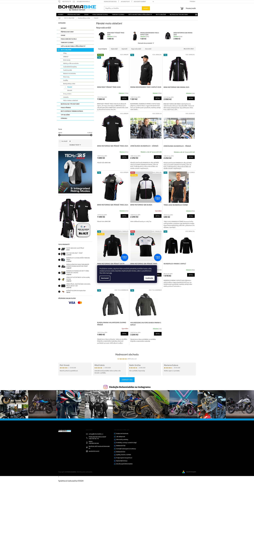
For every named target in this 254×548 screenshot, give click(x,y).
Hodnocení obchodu (110, 1)
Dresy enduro (67, 94)
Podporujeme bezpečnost (124, 458)
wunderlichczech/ (94, 451)
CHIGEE (63, 35)
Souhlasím (149, 278)
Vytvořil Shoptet (191, 472)
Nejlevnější (114, 49)
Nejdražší (124, 49)
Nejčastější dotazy (121, 461)
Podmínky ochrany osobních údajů (126, 443)
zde (110, 273)
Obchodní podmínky (140, 1)
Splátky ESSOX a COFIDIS (123, 455)
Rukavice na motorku (69, 74)
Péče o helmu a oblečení (70, 101)
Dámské (69, 90)
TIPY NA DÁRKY (65, 115)
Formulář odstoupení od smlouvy (126, 449)
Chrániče (65, 97)
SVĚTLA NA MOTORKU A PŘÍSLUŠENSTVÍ (73, 46)
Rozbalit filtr (74, 145)
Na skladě (66, 141)
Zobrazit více (127, 380)
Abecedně (148, 49)
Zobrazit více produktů (145, 43)
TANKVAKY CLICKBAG (67, 43)
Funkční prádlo (67, 70)
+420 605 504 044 (94, 443)
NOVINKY (63, 28)
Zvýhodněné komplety (70, 67)
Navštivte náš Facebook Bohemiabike (99, 447)
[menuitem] (60, 14)
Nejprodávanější (136, 49)
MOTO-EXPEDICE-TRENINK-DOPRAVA (72, 111)
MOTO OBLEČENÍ (66, 50)
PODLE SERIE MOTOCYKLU (69, 39)
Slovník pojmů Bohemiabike (124, 464)
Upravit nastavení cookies (100, 472)
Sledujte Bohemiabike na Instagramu (130, 387)
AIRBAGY (65, 57)
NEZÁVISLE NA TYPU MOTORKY (70, 104)
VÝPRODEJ (64, 118)
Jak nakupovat (125, 1)
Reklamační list (120, 452)
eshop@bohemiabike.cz (96, 434)
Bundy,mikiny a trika (69, 84)
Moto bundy (66, 60)
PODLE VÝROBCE (66, 108)
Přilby (65, 53)
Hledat (145, 8)
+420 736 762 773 (94, 439)
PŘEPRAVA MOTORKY (67, 32)
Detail (124, 98)
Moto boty (66, 77)
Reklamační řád (120, 446)
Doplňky (65, 80)
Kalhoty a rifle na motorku (71, 63)
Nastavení (105, 278)
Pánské (69, 87)
